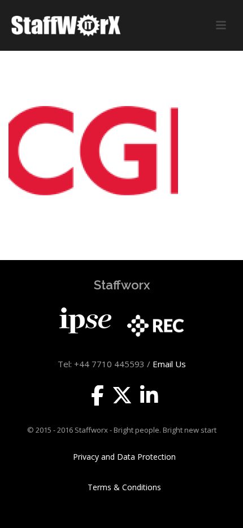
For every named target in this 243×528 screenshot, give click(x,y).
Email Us (169, 363)
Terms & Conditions (124, 487)
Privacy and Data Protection (124, 457)
